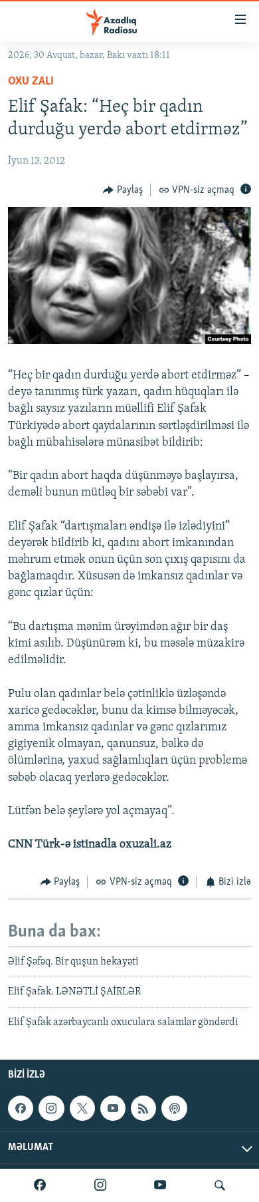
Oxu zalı (31, 82)
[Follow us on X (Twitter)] (82, 1108)
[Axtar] (220, 1185)
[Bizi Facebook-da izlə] (39, 1185)
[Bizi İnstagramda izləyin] (100, 1185)
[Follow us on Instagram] (51, 1108)
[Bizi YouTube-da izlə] (160, 1185)
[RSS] (143, 1108)
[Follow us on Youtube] (113, 1108)
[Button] (123, 190)
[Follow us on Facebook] (20, 1108)
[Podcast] (174, 1108)
